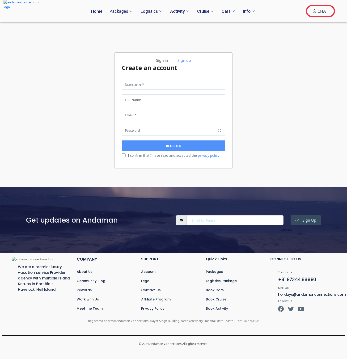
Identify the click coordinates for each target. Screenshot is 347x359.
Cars (226, 11)
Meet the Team (90, 308)
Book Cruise (216, 299)
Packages (119, 11)
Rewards (84, 290)
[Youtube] (301, 309)
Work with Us (88, 299)
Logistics (149, 11)
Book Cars (215, 290)
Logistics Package (221, 281)
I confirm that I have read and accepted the (173, 155)
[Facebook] (281, 309)
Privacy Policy (152, 308)
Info (247, 11)
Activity (177, 11)
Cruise (203, 11)
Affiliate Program (156, 299)
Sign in (162, 60)
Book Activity (217, 308)
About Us (85, 271)
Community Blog (91, 281)
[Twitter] (291, 309)
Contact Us (151, 290)
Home (96, 11)
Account (148, 271)
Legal (145, 281)
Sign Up (308, 220)
